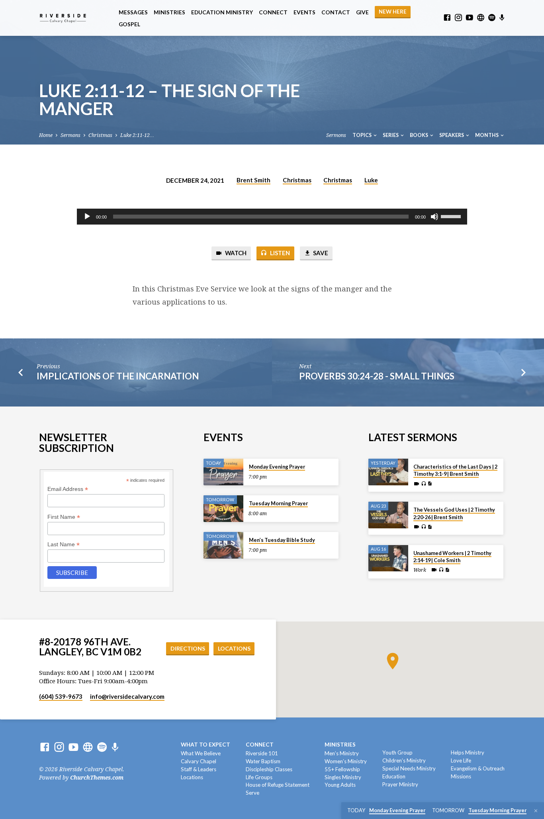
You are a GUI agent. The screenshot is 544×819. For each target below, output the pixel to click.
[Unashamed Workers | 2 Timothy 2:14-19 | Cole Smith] (388, 558)
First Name (63, 517)
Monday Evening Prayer (277, 466)
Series (391, 135)
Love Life (461, 760)
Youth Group (397, 752)
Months (487, 135)
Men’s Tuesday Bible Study (282, 540)
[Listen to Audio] (423, 484)
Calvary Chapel (198, 761)
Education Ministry (222, 12)
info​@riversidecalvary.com (127, 696)
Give (362, 12)
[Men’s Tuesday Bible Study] (223, 545)
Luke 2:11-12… (137, 135)
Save (320, 252)
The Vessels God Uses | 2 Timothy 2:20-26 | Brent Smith (454, 513)
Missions (461, 776)
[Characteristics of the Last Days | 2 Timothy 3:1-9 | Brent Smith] (388, 472)
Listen (279, 252)
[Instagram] (458, 18)
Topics (362, 135)
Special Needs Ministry (409, 768)
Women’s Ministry (346, 761)
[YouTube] (469, 18)
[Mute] (434, 217)
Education (393, 776)
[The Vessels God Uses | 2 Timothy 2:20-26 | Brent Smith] (388, 515)
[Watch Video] (416, 484)
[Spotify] (491, 18)
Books (419, 135)
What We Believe (201, 753)
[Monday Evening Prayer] (223, 472)
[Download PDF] (429, 484)
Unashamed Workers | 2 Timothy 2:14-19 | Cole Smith (452, 556)
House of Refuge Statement (277, 785)
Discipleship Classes (269, 769)
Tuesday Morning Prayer (278, 503)
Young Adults (340, 785)
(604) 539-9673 (60, 696)
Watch (235, 252)
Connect (273, 12)
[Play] (87, 217)
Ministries (169, 12)
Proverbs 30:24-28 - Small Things (376, 376)
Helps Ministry (467, 752)
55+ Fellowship (342, 769)
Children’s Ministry (404, 760)
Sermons (70, 135)
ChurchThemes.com (96, 777)
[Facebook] (447, 18)
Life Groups (259, 777)
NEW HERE (393, 11)
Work (419, 570)
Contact (335, 12)
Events (304, 12)
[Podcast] (502, 18)
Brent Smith (253, 180)
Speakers (452, 135)
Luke (371, 180)
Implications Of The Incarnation (118, 376)
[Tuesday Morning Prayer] (223, 508)
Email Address (67, 489)
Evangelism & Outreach (478, 768)
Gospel (129, 24)
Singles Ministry (343, 777)
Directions (187, 648)
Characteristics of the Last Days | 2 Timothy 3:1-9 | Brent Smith (455, 470)
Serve (252, 793)
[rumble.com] (480, 18)
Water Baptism (263, 761)
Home (46, 135)
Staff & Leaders (198, 769)
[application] (272, 217)
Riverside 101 (262, 753)
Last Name (63, 544)
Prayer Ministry (400, 784)
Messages (133, 12)
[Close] (535, 811)
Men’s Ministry (342, 753)
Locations (234, 648)
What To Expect (205, 744)
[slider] (452, 216)
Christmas (100, 135)
